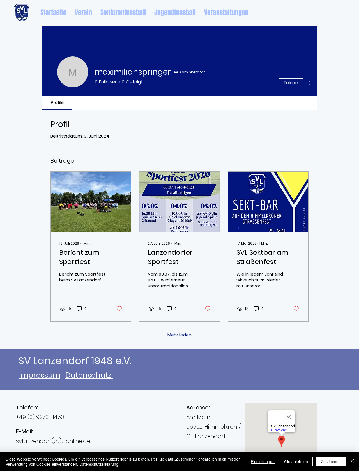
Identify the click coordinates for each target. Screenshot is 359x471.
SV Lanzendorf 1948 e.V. (75, 361)
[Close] (352, 461)
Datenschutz (89, 375)
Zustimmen (331, 461)
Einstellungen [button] (263, 461)
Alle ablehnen (296, 461)
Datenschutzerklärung (98, 464)
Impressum (39, 375)
